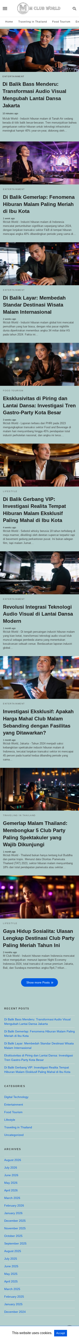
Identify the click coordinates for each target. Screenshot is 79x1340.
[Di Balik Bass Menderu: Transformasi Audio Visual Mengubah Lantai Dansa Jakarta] (39, 50)
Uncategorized (14, 1135)
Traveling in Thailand (32, 21)
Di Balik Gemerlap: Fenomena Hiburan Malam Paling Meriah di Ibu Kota (39, 204)
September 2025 (15, 1243)
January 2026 (13, 1213)
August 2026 (12, 1160)
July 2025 (10, 1258)
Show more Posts (38, 982)
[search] (74, 8)
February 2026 (14, 1205)
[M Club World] (39, 8)
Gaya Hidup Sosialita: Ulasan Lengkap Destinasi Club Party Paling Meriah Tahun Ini (38, 938)
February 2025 (14, 1296)
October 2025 (13, 1236)
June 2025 (11, 1266)
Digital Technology (16, 1097)
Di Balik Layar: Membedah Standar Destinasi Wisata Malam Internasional (34, 305)
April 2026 (11, 1190)
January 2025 (13, 1304)
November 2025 (15, 1228)
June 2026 (11, 1175)
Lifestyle (10, 491)
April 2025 (11, 1281)
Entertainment (13, 76)
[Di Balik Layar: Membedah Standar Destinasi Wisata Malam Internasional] (39, 263)
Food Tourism (61, 21)
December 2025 (15, 1220)
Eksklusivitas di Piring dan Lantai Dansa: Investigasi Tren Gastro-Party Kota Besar (39, 405)
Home (9, 21)
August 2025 (12, 1251)
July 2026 (10, 1167)
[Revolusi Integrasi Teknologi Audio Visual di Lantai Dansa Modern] (39, 572)
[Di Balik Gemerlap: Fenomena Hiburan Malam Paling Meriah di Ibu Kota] (39, 162)
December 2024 (15, 1311)
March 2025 (12, 1289)
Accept (60, 1333)
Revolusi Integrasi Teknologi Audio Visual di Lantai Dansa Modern (38, 614)
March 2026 (12, 1198)
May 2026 (10, 1182)
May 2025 (10, 1273)
